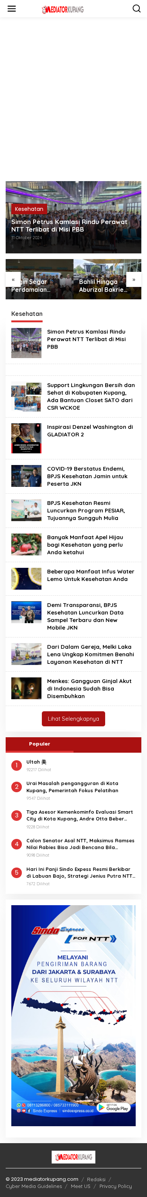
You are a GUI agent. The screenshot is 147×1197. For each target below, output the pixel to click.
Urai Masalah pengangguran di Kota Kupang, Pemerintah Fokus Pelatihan (72, 786)
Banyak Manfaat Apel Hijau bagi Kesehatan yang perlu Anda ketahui (85, 545)
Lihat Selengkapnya (73, 718)
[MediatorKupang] (75, 9)
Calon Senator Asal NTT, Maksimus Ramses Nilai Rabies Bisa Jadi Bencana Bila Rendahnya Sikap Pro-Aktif (80, 844)
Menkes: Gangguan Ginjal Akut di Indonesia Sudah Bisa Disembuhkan (89, 688)
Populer (39, 743)
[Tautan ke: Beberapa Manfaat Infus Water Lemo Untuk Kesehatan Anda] (26, 578)
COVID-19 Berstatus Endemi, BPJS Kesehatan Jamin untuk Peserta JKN (87, 476)
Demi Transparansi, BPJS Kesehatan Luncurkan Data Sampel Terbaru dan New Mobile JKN (85, 616)
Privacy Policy (116, 1186)
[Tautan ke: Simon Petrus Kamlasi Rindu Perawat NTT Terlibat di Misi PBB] (26, 342)
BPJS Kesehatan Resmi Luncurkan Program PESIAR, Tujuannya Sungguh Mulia (86, 510)
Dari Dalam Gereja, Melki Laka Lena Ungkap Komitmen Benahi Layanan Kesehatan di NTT (90, 654)
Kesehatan (29, 209)
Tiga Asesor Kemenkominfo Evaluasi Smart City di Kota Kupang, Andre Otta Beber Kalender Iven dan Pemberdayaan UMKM (79, 815)
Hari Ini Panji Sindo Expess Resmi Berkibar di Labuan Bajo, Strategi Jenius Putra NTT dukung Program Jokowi (79, 872)
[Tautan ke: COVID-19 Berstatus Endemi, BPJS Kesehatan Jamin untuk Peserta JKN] (26, 475)
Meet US (80, 1186)
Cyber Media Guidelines (34, 1186)
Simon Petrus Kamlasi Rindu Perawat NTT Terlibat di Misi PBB (69, 225)
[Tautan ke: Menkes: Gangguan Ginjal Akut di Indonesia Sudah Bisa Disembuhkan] (26, 688)
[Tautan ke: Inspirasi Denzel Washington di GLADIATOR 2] (26, 438)
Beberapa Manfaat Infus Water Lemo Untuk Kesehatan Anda (91, 575)
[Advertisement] (73, 102)
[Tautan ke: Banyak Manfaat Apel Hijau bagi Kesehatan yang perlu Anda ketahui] (26, 544)
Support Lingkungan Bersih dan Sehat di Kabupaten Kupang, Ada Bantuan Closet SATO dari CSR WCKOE (91, 396)
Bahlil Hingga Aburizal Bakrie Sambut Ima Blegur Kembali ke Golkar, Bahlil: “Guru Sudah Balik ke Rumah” (107, 286)
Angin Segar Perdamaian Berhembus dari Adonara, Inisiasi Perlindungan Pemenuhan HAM (35, 286)
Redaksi (96, 1179)
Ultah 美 (36, 762)
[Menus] (12, 8)
